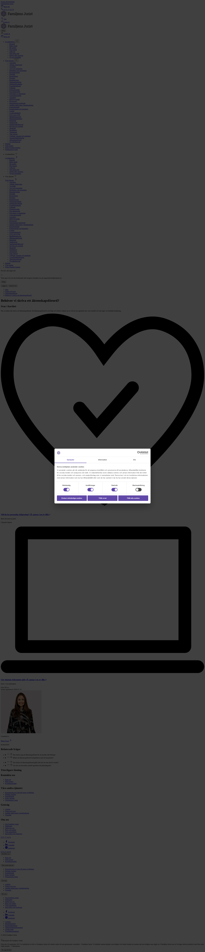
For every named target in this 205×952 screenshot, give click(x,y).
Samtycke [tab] (70, 460)
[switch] (90, 489)
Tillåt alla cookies (133, 498)
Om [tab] (134, 460)
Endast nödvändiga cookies (72, 498)
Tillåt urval (102, 498)
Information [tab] (102, 460)
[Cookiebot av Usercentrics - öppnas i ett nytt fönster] (139, 452)
